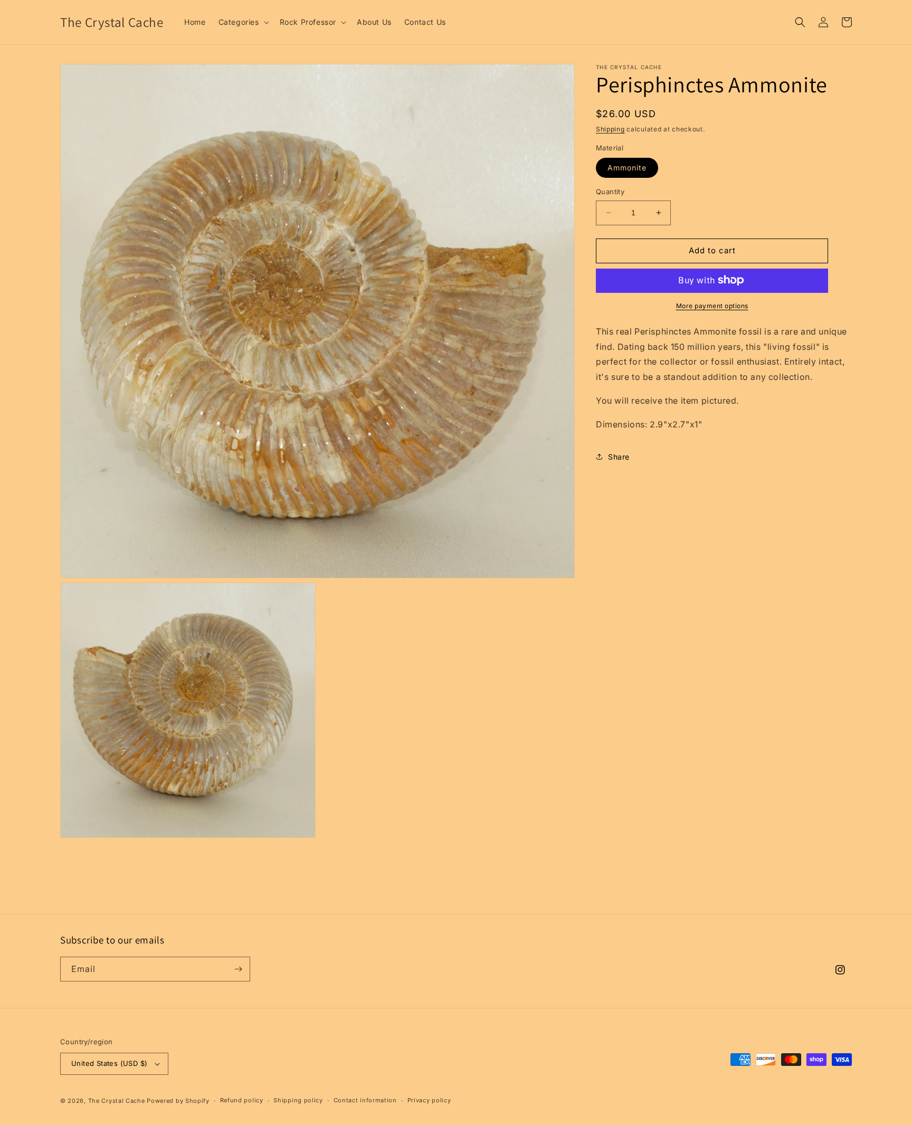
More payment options (712, 305)
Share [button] (619, 456)
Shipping (610, 129)
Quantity (610, 191)
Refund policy (241, 1100)
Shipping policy (298, 1100)
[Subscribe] (238, 969)
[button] (242, 22)
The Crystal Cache (116, 1100)
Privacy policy (429, 1100)
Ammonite (627, 167)
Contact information (365, 1100)
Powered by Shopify (178, 1100)
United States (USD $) (109, 1063)
